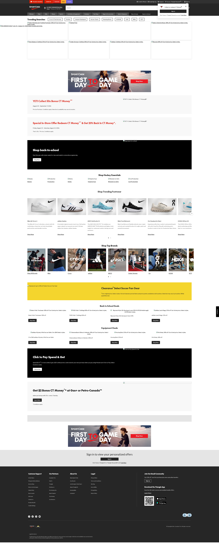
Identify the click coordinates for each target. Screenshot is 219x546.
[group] (41, 215)
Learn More (37, 400)
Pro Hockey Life (52, 490)
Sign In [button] (188, 1)
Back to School (146, 14)
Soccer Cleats (94, 19)
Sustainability (73, 490)
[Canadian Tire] (48, 1)
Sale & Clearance (122, 14)
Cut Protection (133, 181)
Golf (127, 19)
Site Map (93, 484)
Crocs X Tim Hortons (55, 19)
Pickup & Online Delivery (34, 481)
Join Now (183, 15)
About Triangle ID (74, 487)
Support (161, 1)
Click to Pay (37, 369)
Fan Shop (96, 14)
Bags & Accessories (108, 14)
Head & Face (92, 181)
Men (39, 14)
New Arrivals (134, 14)
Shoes (53, 14)
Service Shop (31, 484)
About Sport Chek (74, 478)
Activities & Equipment (74, 14)
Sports (61, 14)
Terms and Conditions (96, 481)
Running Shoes (107, 19)
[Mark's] (63, 1)
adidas (90, 273)
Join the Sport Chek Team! (76, 484)
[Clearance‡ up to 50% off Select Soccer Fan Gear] (61, 291)
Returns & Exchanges (33, 487)
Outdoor (86, 14)
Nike (134, 19)
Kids (46, 14)
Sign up (148, 481)
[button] (108, 276)
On (149, 273)
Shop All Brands (32, 273)
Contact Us (30, 499)
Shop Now (37, 160)
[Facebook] (29, 516)
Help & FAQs (31, 490)
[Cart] (189, 8)
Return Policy (94, 493)
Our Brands (72, 481)
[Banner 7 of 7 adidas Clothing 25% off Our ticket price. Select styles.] (126, 42)
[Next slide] (191, 213)
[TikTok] (33, 516)
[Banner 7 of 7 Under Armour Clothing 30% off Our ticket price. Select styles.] (87, 42)
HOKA (171, 273)
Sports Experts (52, 493)
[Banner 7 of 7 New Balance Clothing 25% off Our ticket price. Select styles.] (45, 42)
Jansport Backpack (80, 19)
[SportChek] (57, 1)
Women (31, 14)
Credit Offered (142, 1)
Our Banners (52, 499)
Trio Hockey (52, 496)
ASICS (110, 273)
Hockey (68, 19)
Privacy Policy (94, 478)
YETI (141, 19)
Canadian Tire (52, 478)
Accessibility (94, 487)
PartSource (51, 487)
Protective (51, 181)
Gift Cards (30, 496)
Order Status (31, 478)
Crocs (70, 273)
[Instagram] (36, 516)
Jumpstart (72, 493)
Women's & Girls (113, 181)
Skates (29, 181)
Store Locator (31, 493)
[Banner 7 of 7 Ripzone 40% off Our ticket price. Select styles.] (165, 42)
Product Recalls (32, 502)
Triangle (51, 484)
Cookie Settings (31, 505)
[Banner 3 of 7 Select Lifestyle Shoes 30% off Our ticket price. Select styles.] (169, 22)
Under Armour (133, 273)
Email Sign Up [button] (152, 1)
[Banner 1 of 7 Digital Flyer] (73, 22)
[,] (191, 259)
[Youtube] (40, 516)
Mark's (50, 481)
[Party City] (69, 1)
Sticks (70, 181)
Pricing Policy (94, 490)
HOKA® (118, 19)
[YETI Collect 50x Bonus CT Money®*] (157, 104)
